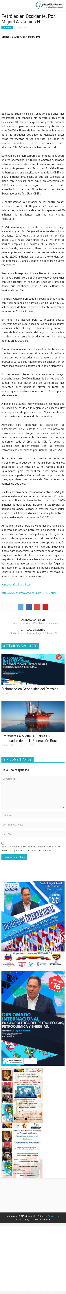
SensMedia (53, 1216)
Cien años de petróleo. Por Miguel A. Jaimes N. (33, 623)
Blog (27, 1219)
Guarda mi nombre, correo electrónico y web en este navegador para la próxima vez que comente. (30, 848)
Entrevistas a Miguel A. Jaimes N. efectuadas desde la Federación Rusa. (29, 738)
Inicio (18, 1219)
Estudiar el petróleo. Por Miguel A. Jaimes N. (33, 633)
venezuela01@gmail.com (16, 584)
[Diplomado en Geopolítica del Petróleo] (33, 669)
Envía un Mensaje (41, 1219)
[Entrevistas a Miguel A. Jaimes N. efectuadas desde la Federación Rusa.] (33, 716)
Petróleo (7, 27)
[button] (14, 5)
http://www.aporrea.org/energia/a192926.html (28, 593)
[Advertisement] (33, 76)
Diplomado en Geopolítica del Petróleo (29, 689)
